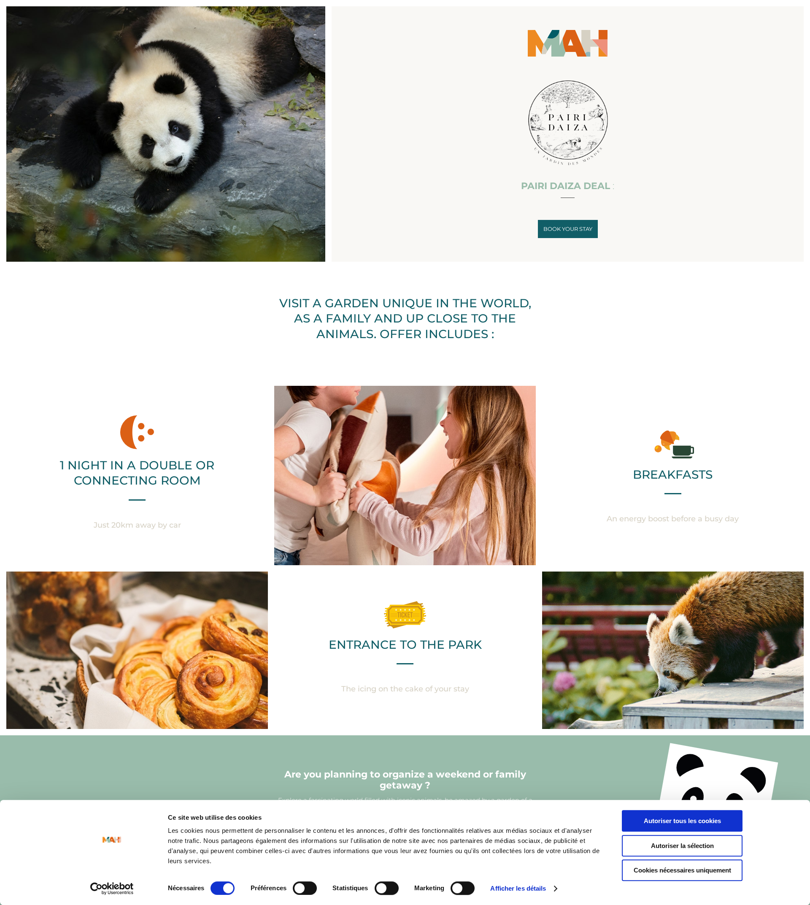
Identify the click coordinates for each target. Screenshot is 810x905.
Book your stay (567, 228)
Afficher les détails (518, 888)
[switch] (305, 888)
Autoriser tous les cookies (682, 820)
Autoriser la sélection (682, 845)
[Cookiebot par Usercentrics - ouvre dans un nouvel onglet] (112, 888)
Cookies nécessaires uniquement (682, 870)
